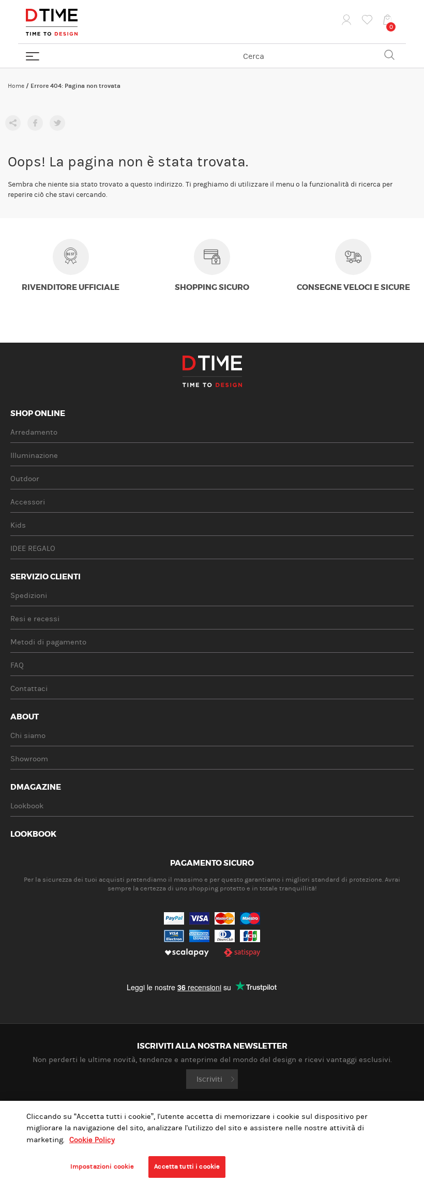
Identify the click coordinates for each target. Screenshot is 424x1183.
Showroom (29, 759)
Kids (18, 525)
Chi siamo (28, 735)
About (24, 717)
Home (16, 85)
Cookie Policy (92, 1139)
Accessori (27, 502)
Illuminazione (34, 455)
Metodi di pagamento (48, 642)
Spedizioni (28, 595)
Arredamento (33, 432)
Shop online (37, 414)
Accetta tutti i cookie (187, 1166)
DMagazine (35, 787)
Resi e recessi (34, 618)
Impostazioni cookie (102, 1166)
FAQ (17, 665)
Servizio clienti (45, 577)
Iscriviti (209, 1079)
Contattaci (29, 688)
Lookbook (26, 806)
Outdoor (24, 478)
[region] (212, 1142)
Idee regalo (32, 548)
